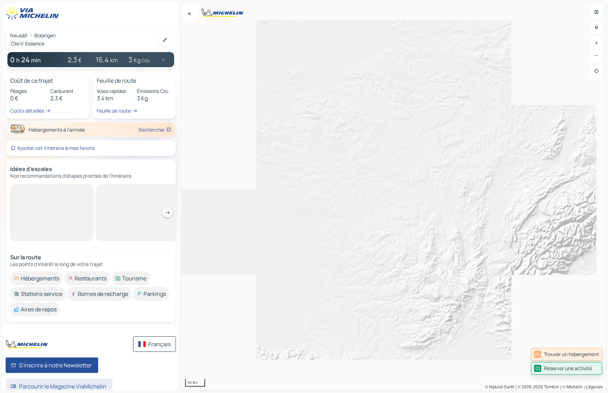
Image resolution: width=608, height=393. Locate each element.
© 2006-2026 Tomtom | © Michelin (550, 386)
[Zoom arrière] (596, 55)
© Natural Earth (499, 386)
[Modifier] (165, 39)
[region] (393, 196)
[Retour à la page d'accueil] (34, 13)
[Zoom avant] (596, 43)
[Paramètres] (596, 27)
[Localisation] (596, 71)
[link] (566, 354)
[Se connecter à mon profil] (596, 12)
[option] (36, 190)
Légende (594, 386)
